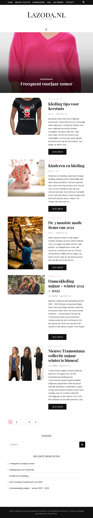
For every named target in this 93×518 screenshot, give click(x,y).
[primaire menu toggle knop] (46, 29)
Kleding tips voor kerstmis (63, 106)
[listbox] (46, 62)
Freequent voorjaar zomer (46, 83)
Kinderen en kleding (66, 165)
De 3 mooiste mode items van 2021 (65, 225)
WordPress (52, 513)
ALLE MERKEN (58, 2)
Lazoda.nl (46, 14)
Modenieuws (46, 79)
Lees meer (57, 151)
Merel (55, 296)
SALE (49, 2)
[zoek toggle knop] (84, 2)
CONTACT (70, 2)
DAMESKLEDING (39, 2)
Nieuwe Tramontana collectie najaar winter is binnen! (66, 355)
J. (53, 114)
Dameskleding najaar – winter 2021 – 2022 (66, 285)
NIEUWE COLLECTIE (22, 2)
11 (30, 422)
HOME (10, 2)
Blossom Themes (69, 511)
